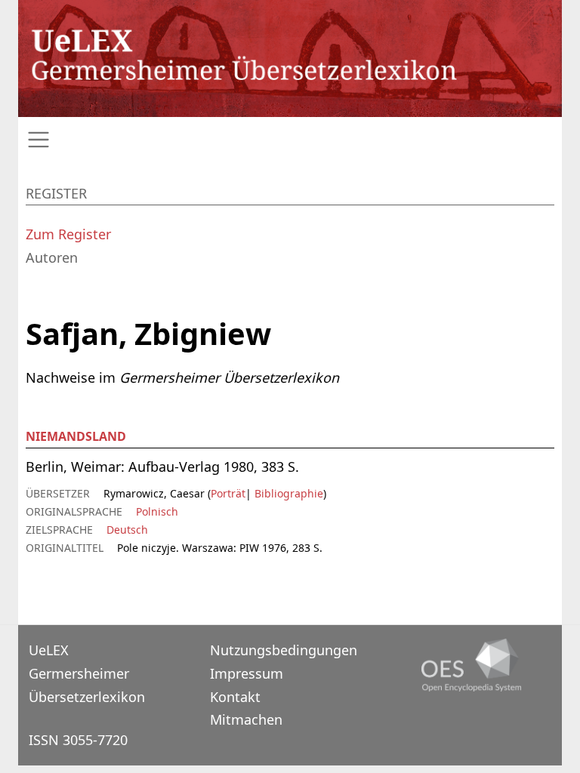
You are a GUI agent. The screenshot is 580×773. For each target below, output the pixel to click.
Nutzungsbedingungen (283, 650)
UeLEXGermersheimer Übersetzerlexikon (87, 673)
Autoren (52, 257)
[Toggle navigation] (290, 140)
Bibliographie (287, 493)
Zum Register (68, 234)
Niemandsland (76, 436)
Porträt (228, 493)
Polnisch (157, 511)
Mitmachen (246, 719)
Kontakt (235, 697)
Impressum (246, 673)
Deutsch (127, 529)
